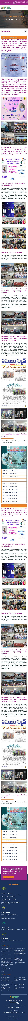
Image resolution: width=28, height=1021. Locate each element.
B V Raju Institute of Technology (14, 1001)
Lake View (4, 938)
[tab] (14, 37)
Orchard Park (5, 913)
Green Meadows (6, 893)
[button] (25, 31)
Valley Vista (5, 927)
